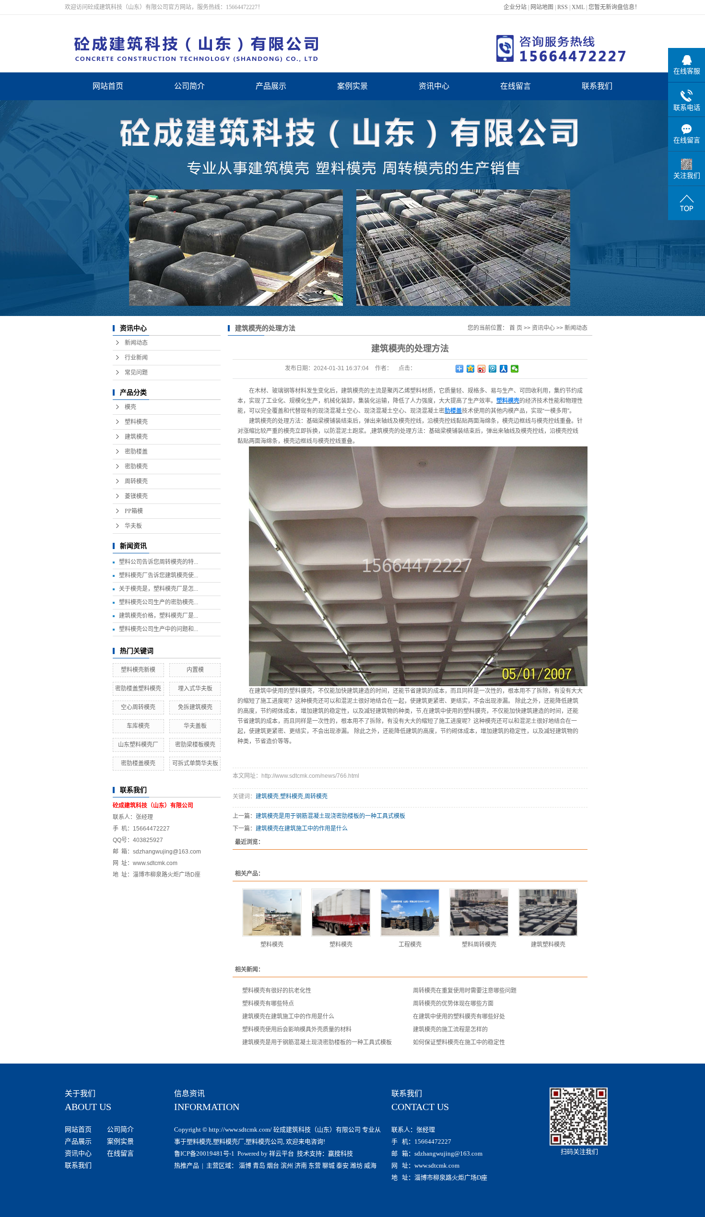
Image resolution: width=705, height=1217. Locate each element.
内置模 (195, 670)
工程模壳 (410, 944)
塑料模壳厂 (228, 1141)
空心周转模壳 (138, 707)
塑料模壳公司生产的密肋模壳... (158, 602)
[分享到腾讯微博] (493, 369)
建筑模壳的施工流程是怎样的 (450, 1029)
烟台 (273, 1165)
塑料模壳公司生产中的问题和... (158, 629)
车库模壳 (138, 726)
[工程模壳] (410, 912)
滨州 (287, 1165)
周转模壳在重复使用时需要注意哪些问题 (465, 990)
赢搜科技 (340, 1153)
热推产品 (186, 1165)
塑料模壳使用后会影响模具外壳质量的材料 (297, 1029)
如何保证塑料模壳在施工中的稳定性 (459, 1042)
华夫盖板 (195, 726)
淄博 (245, 1165)
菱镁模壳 (136, 496)
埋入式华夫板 (195, 688)
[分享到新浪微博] (482, 369)
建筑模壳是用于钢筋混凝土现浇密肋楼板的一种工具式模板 (330, 816)
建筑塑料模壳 (548, 944)
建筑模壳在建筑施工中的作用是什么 (302, 828)
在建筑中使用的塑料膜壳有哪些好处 (459, 1016)
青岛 (259, 1165)
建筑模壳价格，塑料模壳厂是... (158, 615)
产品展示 (271, 86)
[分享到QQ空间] (471, 369)
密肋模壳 (136, 466)
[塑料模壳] (272, 912)
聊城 (328, 1165)
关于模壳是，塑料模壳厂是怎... (158, 588)
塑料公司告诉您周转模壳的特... (158, 562)
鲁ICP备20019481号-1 (204, 1153)
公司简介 (189, 86)
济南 (300, 1165)
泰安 (342, 1165)
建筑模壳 (136, 436)
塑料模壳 (136, 422)
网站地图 (541, 7)
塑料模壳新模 (138, 670)
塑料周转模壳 (479, 944)
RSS (562, 7)
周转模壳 (136, 481)
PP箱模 (134, 511)
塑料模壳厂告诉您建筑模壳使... (158, 575)
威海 (370, 1165)
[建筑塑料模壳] (548, 912)
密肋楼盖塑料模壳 (138, 688)
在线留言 (515, 86)
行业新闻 (136, 357)
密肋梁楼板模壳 (195, 744)
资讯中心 (434, 86)
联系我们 (597, 86)
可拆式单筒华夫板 (195, 763)
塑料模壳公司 (264, 1141)
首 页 (515, 328)
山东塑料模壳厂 (138, 744)
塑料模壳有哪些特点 (268, 1003)
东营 (314, 1165)
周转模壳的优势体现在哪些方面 (453, 1003)
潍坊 (356, 1165)
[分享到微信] (515, 369)
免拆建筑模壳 (195, 707)
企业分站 (515, 7)
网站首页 (108, 86)
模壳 (130, 407)
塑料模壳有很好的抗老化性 (276, 990)
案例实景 (352, 86)
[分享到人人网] (504, 369)
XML (578, 7)
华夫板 (133, 526)
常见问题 (136, 372)
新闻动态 (136, 342)
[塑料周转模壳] (479, 912)
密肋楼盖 (136, 451)
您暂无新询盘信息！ (614, 7)
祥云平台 (281, 1153)
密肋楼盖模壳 (138, 763)
